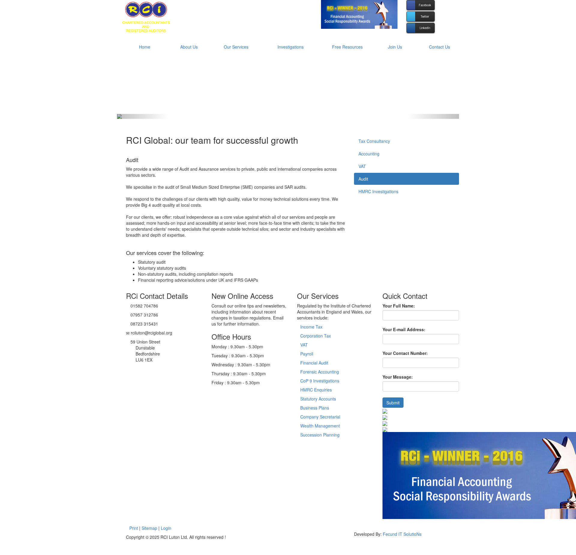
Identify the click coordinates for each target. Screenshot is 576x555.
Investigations (291, 47)
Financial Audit (314, 363)
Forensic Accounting (319, 372)
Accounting (369, 154)
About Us (189, 47)
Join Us (395, 47)
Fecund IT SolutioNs (402, 534)
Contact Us (439, 47)
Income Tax (311, 327)
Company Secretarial (320, 417)
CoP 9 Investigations (319, 381)
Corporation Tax (315, 336)
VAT (362, 166)
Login (166, 528)
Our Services (236, 47)
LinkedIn (425, 28)
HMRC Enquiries (316, 390)
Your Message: (397, 377)
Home (144, 47)
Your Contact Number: (405, 353)
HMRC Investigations (378, 191)
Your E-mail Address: (403, 329)
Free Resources (347, 47)
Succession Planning (320, 435)
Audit (363, 179)
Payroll (306, 354)
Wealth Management (320, 426)
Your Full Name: (398, 306)
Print (133, 528)
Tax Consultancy (374, 141)
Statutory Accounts (318, 399)
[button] (142, 116)
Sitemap (149, 528)
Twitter (425, 16)
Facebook (425, 5)
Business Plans (314, 408)
